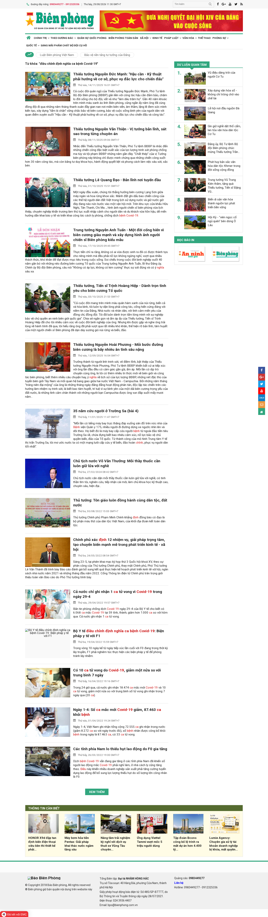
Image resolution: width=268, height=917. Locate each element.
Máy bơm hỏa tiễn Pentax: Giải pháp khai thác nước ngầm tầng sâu (79, 843)
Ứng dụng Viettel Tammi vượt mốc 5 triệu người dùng (149, 842)
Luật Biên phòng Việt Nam (57, 55)
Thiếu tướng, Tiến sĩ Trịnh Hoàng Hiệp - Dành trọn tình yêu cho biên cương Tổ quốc (119, 288)
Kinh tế (157, 38)
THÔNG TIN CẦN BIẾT (44, 808)
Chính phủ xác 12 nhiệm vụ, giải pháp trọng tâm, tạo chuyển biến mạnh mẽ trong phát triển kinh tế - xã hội (119, 544)
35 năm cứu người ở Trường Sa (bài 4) (106, 411)
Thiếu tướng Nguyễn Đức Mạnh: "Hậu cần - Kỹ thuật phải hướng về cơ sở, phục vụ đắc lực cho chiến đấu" (118, 76)
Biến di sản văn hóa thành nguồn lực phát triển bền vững (221, 203)
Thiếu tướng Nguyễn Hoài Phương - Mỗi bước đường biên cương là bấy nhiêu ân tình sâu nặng (118, 347)
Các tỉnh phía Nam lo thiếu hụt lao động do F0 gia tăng (120, 749)
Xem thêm (97, 792)
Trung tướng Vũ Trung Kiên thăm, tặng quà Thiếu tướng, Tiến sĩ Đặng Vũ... (224, 185)
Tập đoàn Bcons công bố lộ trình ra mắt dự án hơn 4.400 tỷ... (187, 843)
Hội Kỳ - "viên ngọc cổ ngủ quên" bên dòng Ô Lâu (222, 221)
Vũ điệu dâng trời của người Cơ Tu (221, 74)
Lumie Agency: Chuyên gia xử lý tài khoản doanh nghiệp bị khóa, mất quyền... (223, 843)
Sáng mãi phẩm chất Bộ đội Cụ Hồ (64, 45)
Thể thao (204, 38)
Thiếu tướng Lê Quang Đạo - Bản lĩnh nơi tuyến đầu (117, 180)
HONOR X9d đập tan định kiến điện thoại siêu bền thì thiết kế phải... (42, 843)
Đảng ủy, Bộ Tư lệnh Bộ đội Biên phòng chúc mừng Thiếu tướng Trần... (224, 148)
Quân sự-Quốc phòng (92, 38)
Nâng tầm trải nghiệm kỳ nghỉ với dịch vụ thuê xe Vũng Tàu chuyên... (115, 843)
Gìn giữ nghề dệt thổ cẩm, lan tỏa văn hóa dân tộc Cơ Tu (224, 130)
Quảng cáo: (189, 878)
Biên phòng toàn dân (123, 38)
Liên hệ (178, 882)
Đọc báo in (185, 240)
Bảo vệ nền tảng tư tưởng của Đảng (107, 55)
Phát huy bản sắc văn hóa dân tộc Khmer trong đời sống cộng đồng (224, 166)
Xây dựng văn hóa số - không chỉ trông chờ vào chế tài (223, 94)
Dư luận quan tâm (192, 65)
